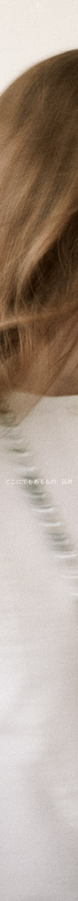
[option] (39, 450)
